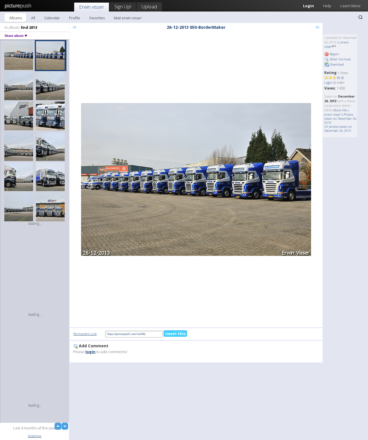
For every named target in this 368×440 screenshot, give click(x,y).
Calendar (52, 17)
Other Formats (340, 59)
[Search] (360, 17)
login (90, 351)
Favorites (97, 17)
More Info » (341, 110)
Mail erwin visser (128, 17)
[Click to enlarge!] (196, 179)
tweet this (175, 333)
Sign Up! (122, 6)
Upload (149, 6)
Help (327, 5)
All (33, 17)
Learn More (350, 5)
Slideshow (34, 436)
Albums (15, 17)
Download (336, 64)
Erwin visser (91, 6)
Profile (74, 17)
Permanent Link (85, 334)
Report (334, 54)
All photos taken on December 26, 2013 (338, 128)
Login (308, 5)
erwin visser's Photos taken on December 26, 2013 (340, 118)
